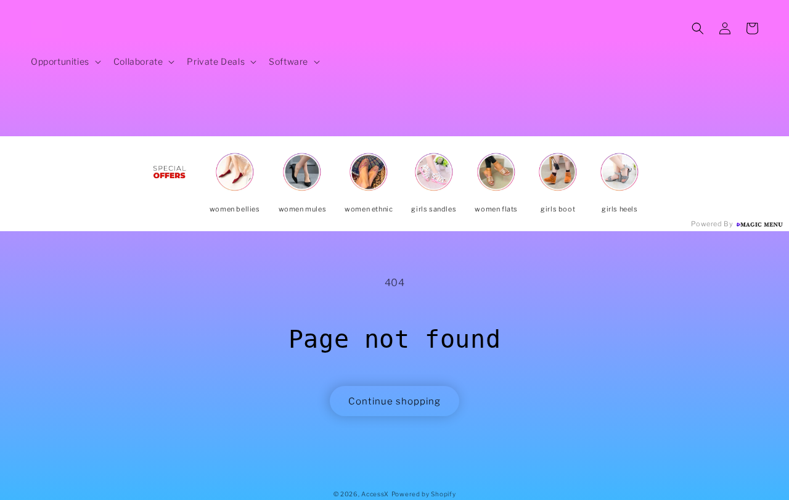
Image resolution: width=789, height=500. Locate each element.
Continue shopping (394, 401)
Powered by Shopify (423, 494)
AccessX (375, 494)
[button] (64, 62)
